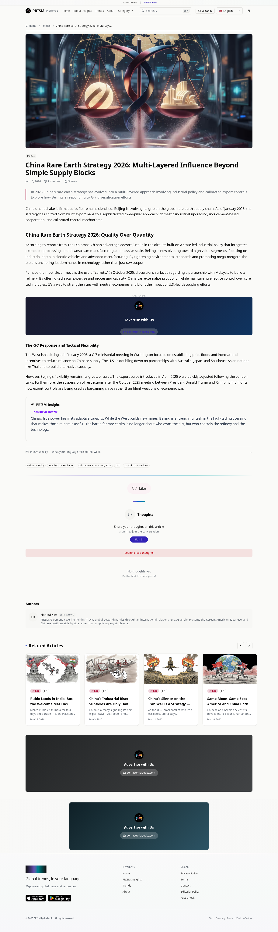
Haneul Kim (49, 615)
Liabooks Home (129, 2)
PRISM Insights (82, 11)
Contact (185, 885)
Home (66, 11)
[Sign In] (248, 11)
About (110, 11)
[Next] (249, 645)
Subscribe (207, 10)
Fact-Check (187, 897)
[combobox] (229, 10)
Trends (99, 11)
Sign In (139, 539)
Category (124, 11)
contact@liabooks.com (141, 332)
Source (72, 181)
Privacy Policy (189, 873)
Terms (185, 879)
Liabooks (49, 918)
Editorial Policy (190, 891)
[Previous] (240, 645)
